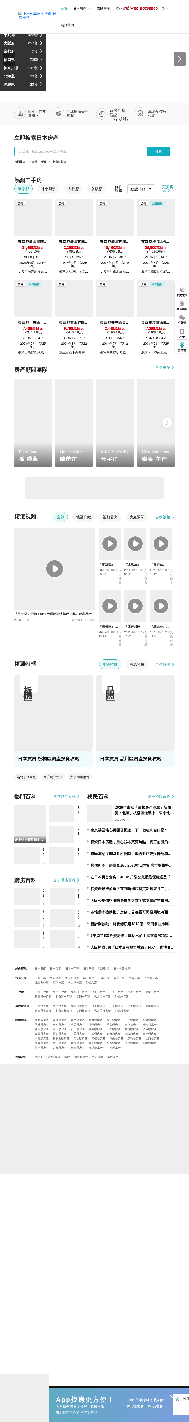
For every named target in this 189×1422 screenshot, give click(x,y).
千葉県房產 (114, 1024)
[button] (22, 423)
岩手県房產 (78, 1020)
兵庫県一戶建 (43, 996)
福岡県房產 (114, 1043)
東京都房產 (132, 1024)
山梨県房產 (114, 1029)
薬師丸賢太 (81, 1057)
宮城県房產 (96, 1020)
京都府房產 (114, 1033)
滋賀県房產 (96, 1033)
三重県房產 (78, 1033)
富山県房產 (60, 1029)
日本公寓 (55, 968)
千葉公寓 (103, 978)
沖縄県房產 (116, 1047)
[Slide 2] (90, 88)
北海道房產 (42, 1020)
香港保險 (97, 1057)
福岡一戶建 (83, 996)
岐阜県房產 (150, 1029)
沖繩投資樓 (122, 1010)
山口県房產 (152, 1038)
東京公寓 (55, 978)
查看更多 (163, 367)
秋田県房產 (114, 1020)
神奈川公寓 (72, 978)
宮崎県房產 (78, 1047)
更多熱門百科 (65, 796)
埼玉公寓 (88, 978)
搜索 (158, 151)
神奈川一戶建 (79, 992)
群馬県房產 (78, 1024)
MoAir (38, 1057)
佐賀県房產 (132, 1043)
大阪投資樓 (152, 1006)
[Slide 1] (82, 88)
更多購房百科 (65, 880)
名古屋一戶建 (102, 996)
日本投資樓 (42, 1006)
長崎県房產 (150, 1043)
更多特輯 (163, 664)
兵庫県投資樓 (43, 1010)
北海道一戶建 (64, 996)
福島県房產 (150, 1020)
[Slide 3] (98, 88)
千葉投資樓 (116, 1006)
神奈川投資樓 (79, 1006)
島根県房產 (98, 1038)
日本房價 (88, 968)
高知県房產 (96, 1043)
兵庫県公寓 (151, 978)
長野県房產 (132, 1029)
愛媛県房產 (78, 1043)
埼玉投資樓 (98, 1006)
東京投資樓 (60, 1006)
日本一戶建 (72, 968)
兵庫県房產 (150, 1033)
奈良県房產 (42, 1038)
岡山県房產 (116, 1038)
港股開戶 (112, 1057)
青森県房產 (60, 1020)
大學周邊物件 (79, 776)
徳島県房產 (42, 1043)
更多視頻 (163, 517)
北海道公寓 (42, 982)
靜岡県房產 (42, 1033)
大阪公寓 (134, 978)
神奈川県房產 (151, 1024)
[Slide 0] (73, 88)
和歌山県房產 (61, 1038)
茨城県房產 (42, 1024)
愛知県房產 (60, 1033)
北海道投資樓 (64, 1010)
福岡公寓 (58, 982)
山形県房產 (132, 1020)
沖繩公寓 (91, 982)
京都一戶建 (134, 992)
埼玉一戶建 (98, 992)
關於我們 (67, 25)
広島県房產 (134, 1038)
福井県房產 (96, 1029)
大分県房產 (60, 1047)
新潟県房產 (42, 1029)
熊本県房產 (42, 1047)
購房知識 (103, 968)
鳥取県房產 (80, 1038)
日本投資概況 (122, 968)
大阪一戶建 (152, 992)
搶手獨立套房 (53, 776)
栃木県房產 (60, 1024)
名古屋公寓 (75, 982)
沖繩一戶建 (122, 996)
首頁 (64, 8)
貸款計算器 (53, 1057)
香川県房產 (60, 1043)
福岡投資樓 (83, 1010)
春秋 (67, 1057)
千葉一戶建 (116, 992)
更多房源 (167, 188)
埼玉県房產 (96, 1024)
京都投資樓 (134, 1006)
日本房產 (79, 8)
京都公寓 (119, 978)
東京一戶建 (60, 992)
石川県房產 (78, 1029)
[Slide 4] (106, 88)
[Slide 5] (115, 88)
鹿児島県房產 (97, 1047)
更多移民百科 (159, 796)
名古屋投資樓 (102, 1010)
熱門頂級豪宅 (26, 776)
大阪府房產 (132, 1033)
